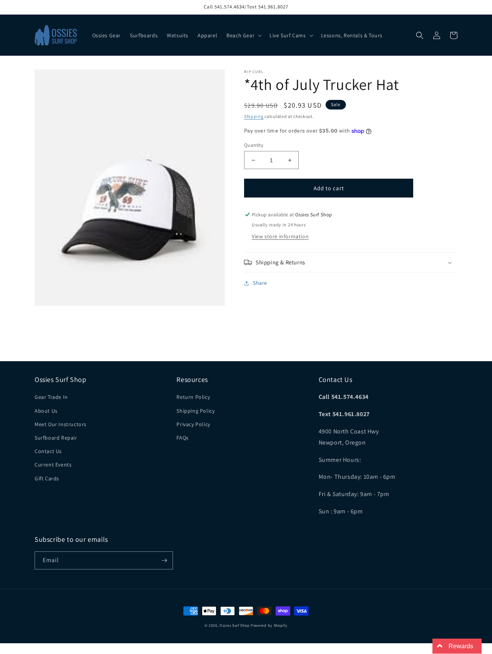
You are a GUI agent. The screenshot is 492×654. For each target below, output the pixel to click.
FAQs (182, 437)
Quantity (253, 145)
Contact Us (48, 451)
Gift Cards (47, 478)
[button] (243, 35)
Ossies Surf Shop (234, 625)
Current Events (53, 464)
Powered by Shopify (269, 625)
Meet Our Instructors (60, 424)
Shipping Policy (195, 410)
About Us (46, 410)
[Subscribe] (164, 560)
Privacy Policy (193, 424)
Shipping (254, 116)
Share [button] (260, 282)
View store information (280, 236)
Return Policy (193, 396)
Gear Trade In (51, 396)
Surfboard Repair (56, 437)
